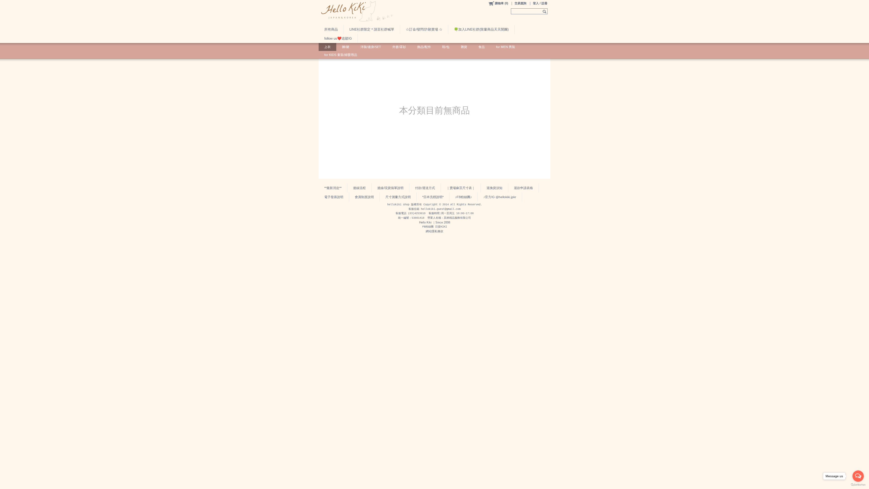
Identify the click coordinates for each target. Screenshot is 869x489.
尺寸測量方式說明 (398, 197)
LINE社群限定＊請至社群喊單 (371, 29)
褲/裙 (345, 47)
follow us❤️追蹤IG (338, 38)
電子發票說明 (333, 197)
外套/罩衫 (399, 47)
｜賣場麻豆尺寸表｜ (460, 188)
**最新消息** (332, 188)
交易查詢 (520, 3)
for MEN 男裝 (505, 47)
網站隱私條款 (434, 231)
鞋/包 (445, 47)
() (501, 3)
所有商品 (331, 29)
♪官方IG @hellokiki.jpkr (499, 197)
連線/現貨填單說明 (390, 188)
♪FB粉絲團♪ (463, 197)
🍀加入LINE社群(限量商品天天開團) (481, 29)
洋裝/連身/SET (370, 47)
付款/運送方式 (425, 188)
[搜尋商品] (545, 11)
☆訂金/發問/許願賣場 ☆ (424, 29)
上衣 (327, 47)
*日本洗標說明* (433, 197)
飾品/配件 (424, 47)
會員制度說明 (364, 197)
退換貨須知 (494, 188)
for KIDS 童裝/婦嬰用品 (340, 55)
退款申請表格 (523, 188)
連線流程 (359, 188)
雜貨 (464, 47)
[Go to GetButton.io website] (858, 484)
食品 (481, 47)
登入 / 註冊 (540, 3)
